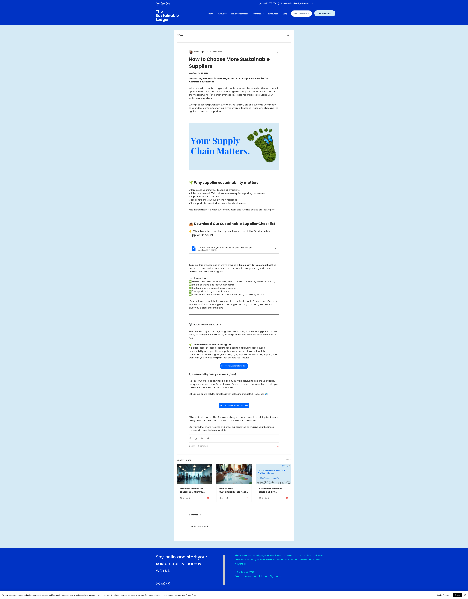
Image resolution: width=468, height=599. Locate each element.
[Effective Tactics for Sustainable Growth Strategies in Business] (194, 474)
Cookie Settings (443, 595)
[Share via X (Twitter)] (196, 438)
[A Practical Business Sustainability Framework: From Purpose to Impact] (273, 474)
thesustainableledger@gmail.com (298, 3)
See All (288, 459)
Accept (457, 595)
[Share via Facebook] (190, 438)
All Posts (180, 35)
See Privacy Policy (189, 595)
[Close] (465, 595)
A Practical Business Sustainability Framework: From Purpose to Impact (270, 490)
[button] (288, 35)
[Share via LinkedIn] (202, 438)
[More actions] (277, 51)
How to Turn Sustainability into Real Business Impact (232, 490)
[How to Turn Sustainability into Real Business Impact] (234, 474)
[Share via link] (208, 438)
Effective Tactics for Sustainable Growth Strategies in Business (192, 490)
